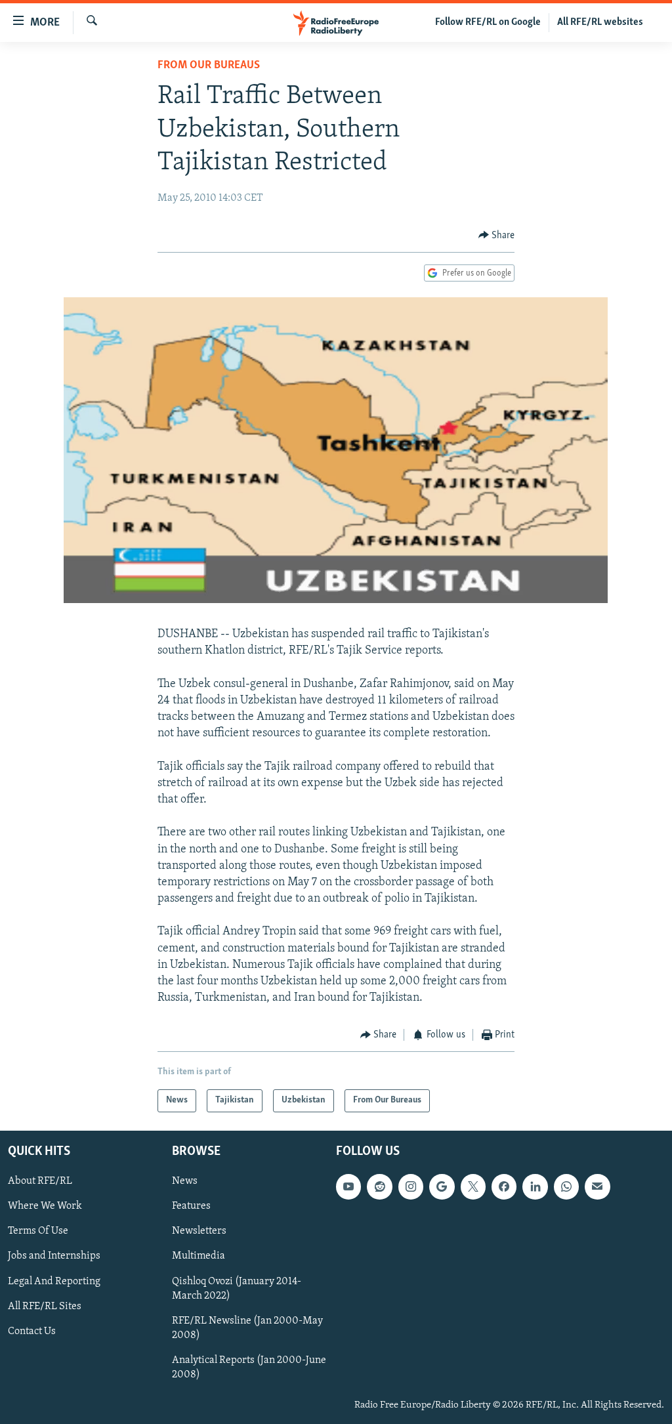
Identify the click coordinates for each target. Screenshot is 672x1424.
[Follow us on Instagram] (410, 1186)
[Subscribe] (597, 1186)
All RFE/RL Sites (44, 1306)
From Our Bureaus (209, 66)
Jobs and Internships (54, 1256)
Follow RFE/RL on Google (488, 22)
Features (191, 1206)
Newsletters (199, 1231)
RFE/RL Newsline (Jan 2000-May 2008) (247, 1328)
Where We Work (45, 1206)
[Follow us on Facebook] (504, 1186)
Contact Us (32, 1331)
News (185, 1181)
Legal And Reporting (54, 1281)
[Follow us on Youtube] (348, 1186)
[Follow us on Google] (441, 1186)
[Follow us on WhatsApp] (566, 1186)
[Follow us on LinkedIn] (534, 1186)
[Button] (496, 235)
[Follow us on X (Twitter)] (473, 1186)
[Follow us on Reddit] (379, 1186)
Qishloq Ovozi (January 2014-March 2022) (236, 1288)
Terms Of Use (38, 1231)
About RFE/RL (40, 1181)
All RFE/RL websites (600, 22)
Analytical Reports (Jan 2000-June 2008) (249, 1367)
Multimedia (198, 1256)
